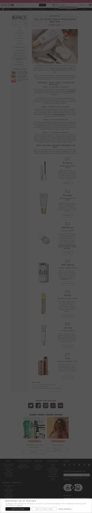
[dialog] (46, 506)
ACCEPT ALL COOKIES (17, 509)
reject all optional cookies (44, 509)
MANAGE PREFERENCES (65, 509)
